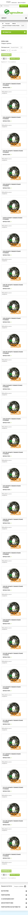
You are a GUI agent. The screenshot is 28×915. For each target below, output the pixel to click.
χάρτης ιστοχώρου (22, 2)
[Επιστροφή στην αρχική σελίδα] (2, 24)
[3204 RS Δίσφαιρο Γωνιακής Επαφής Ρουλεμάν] (14, 207)
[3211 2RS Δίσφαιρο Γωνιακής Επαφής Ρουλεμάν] (14, 709)
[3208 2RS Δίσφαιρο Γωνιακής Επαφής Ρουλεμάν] (14, 508)
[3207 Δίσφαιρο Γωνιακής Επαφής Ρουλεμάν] (14, 475)
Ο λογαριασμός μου (7, 899)
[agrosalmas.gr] (14, 11)
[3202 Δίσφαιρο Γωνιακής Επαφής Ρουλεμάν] (14, 106)
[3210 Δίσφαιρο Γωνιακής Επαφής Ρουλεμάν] (14, 676)
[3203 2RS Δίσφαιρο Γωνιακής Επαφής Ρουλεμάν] (14, 140)
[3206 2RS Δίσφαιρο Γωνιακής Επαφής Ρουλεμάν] (14, 341)
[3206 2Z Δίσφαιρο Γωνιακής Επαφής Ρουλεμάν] (14, 374)
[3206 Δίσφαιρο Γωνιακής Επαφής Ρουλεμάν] (14, 408)
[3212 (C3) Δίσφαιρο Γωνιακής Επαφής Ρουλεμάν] (14, 776)
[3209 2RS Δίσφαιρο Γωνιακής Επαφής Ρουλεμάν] (14, 575)
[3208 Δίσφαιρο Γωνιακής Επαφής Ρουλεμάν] (14, 542)
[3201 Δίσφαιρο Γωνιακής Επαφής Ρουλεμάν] (14, 73)
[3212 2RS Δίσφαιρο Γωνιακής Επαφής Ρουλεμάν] (14, 810)
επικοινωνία (14, 2)
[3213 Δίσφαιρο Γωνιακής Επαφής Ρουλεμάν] (14, 843)
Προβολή (3, 50)
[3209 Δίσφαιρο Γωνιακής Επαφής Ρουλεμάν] (14, 609)
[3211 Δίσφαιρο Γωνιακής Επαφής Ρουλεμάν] (14, 743)
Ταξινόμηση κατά (5, 47)
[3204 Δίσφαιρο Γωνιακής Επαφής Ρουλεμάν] (14, 240)
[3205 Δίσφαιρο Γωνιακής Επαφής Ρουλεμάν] (14, 307)
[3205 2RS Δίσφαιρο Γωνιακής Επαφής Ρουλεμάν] (14, 274)
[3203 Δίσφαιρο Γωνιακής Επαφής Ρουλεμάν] (14, 173)
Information (7, 32)
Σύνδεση (8, 2)
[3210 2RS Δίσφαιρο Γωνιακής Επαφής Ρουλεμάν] (14, 642)
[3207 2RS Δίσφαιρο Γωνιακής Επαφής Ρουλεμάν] (14, 441)
